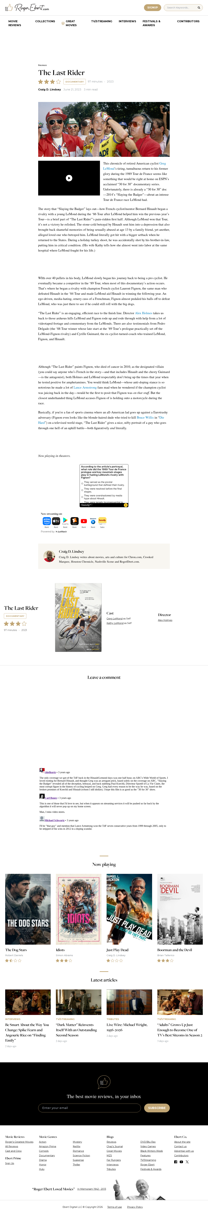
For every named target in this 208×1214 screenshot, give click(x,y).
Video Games (148, 1146)
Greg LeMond (115, 618)
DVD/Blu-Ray (148, 1141)
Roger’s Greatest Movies (19, 1141)
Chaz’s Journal (115, 1146)
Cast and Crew (13, 1151)
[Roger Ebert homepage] (27, 8)
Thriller (76, 1164)
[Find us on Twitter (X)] (187, 1161)
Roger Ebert (147, 1164)
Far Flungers (114, 1160)
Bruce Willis (145, 417)
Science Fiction (81, 1155)
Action (42, 1141)
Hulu (41, 1169)
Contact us (180, 1146)
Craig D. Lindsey (49, 89)
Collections (45, 21)
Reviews (42, 65)
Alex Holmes (143, 313)
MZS (109, 1155)
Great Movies (71, 23)
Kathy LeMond (115, 623)
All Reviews (11, 1146)
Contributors (188, 21)
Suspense (78, 1160)
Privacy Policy (135, 1207)
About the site (182, 1141)
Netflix (76, 1146)
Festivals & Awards (151, 23)
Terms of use (114, 1207)
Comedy (44, 1151)
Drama (43, 1160)
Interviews (127, 21)
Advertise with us (184, 1151)
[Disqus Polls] (104, 726)
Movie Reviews (14, 23)
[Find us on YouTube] (181, 1162)
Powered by (48, 531)
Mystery (77, 1141)
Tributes (111, 1169)
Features (145, 1155)
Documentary (74, 81)
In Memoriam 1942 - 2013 (91, 1189)
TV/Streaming (101, 21)
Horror (42, 1164)
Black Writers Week (151, 1151)
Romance (78, 1151)
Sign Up (9, 1163)
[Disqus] (104, 807)
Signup (152, 7)
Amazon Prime (47, 1146)
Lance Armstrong (85, 387)
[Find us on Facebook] (175, 1161)
